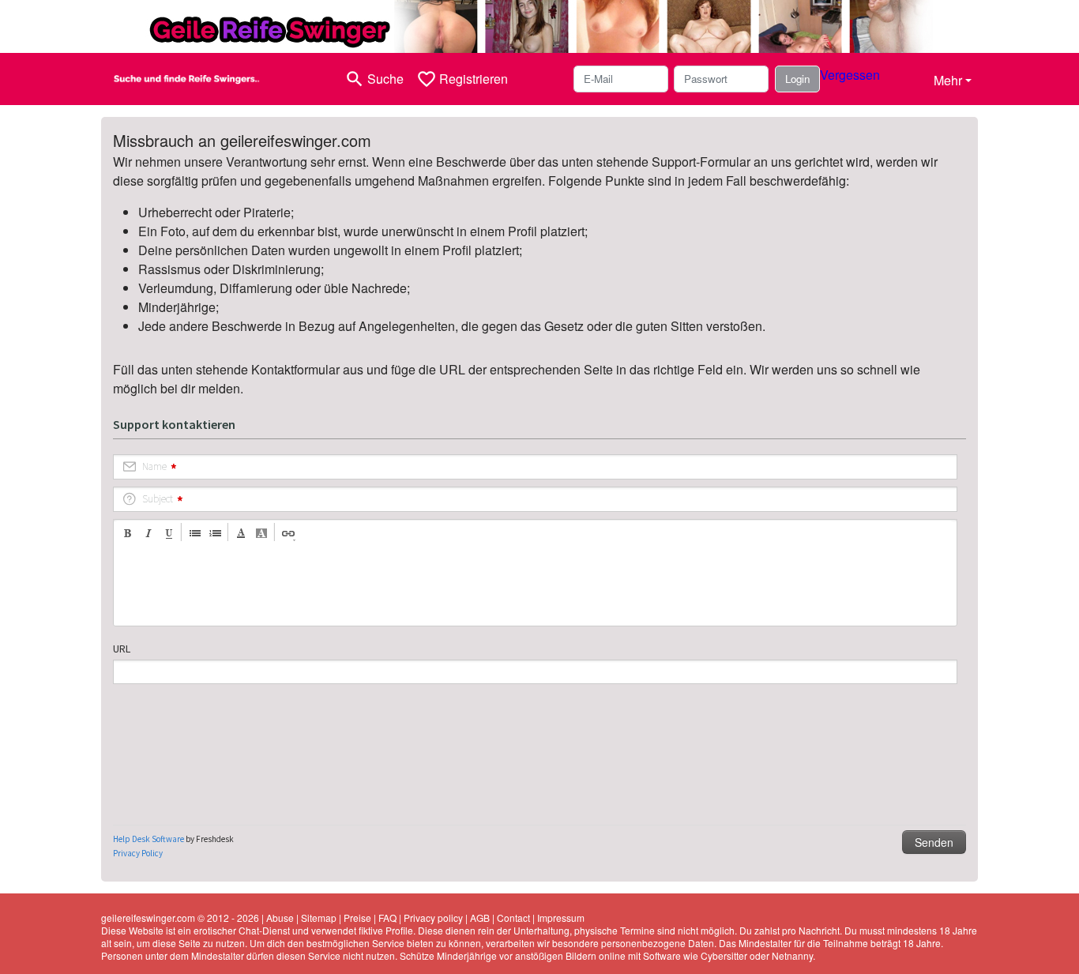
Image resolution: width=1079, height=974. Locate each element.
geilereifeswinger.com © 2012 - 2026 (180, 917)
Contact (513, 917)
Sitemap (318, 917)
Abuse (280, 917)
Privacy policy (433, 917)
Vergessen (850, 75)
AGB (480, 917)
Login (797, 78)
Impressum (561, 917)
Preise (357, 917)
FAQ (387, 917)
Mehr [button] (948, 80)
